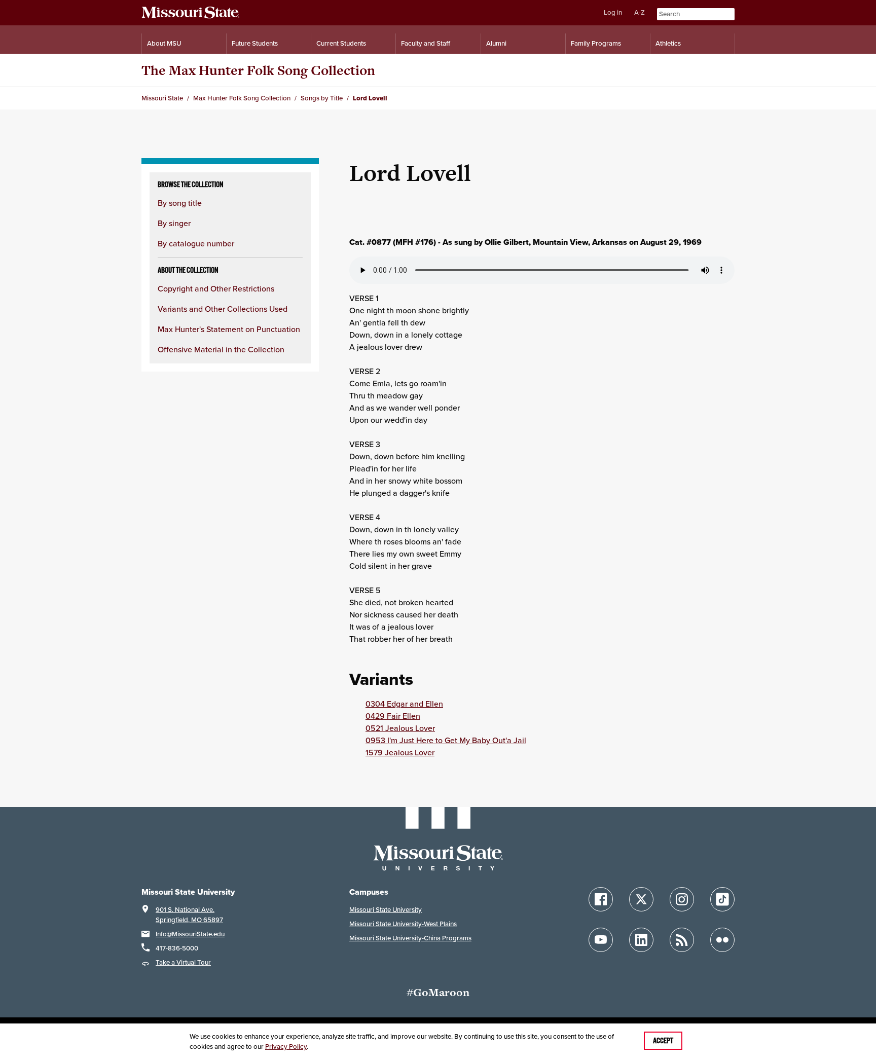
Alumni (496, 43)
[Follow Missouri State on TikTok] (722, 899)
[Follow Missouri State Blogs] (682, 940)
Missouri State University (385, 909)
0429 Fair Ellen (393, 715)
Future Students (255, 43)
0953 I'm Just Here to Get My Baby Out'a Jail (446, 740)
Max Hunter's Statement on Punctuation (229, 329)
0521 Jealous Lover (400, 728)
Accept (663, 1040)
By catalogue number (196, 243)
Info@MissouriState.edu (190, 934)
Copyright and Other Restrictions (216, 288)
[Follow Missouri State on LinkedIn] (641, 940)
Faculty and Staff (425, 43)
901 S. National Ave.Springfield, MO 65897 (189, 915)
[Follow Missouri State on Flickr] (722, 940)
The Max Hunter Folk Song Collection (258, 70)
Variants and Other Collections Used (222, 308)
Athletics (668, 43)
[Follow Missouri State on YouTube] (601, 940)
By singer (174, 223)
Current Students (341, 43)
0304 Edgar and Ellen (404, 703)
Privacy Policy (286, 1046)
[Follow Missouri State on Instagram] (682, 899)
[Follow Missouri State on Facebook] (601, 899)
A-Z (639, 12)
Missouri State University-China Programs (410, 938)
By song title (180, 202)
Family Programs (596, 43)
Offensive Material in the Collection (221, 349)
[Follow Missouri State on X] (641, 899)
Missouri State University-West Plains (403, 924)
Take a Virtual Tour (183, 962)
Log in (613, 12)
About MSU (164, 43)
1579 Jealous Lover (400, 752)
